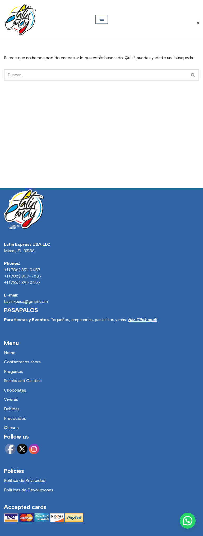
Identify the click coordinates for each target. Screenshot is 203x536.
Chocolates (15, 390)
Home (9, 352)
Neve (71, 530)
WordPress (126, 530)
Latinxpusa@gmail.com (26, 301)
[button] (188, 521)
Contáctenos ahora (22, 361)
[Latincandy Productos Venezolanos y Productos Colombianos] (20, 19)
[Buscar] (193, 75)
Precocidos (15, 418)
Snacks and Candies (23, 380)
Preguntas (13, 371)
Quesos (11, 427)
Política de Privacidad (24, 480)
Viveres (11, 399)
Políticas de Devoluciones (28, 489)
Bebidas (12, 408)
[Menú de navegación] (101, 19)
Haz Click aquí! (142, 319)
